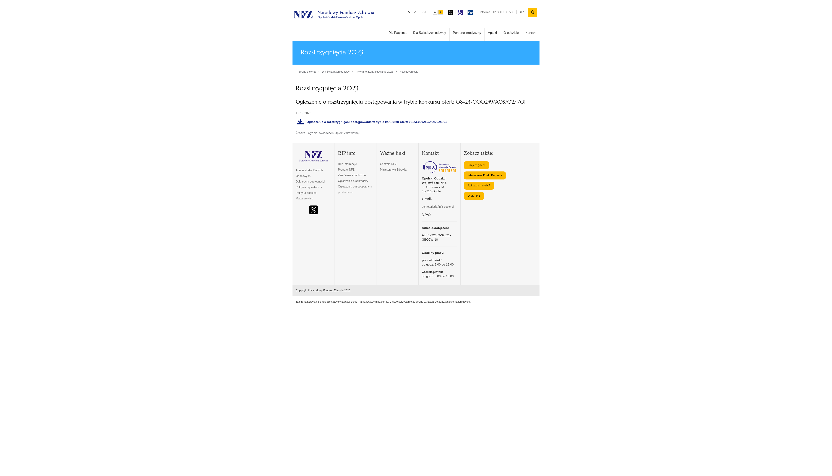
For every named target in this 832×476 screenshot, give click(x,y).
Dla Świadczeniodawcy (429, 32)
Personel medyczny (467, 32)
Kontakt (530, 32)
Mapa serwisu (304, 198)
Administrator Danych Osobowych (309, 173)
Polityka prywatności (309, 187)
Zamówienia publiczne (352, 175)
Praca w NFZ (346, 169)
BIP (521, 12)
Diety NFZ (474, 195)
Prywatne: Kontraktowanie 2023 (374, 71)
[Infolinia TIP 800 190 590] (439, 167)
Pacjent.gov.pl (476, 165)
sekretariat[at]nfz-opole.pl (438, 206)
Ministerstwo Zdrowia (393, 169)
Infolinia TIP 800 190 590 (496, 12)
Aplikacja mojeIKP (479, 185)
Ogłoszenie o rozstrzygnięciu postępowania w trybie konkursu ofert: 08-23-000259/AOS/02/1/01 (377, 122)
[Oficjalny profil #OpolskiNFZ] (313, 209)
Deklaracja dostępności (310, 181)
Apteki (492, 32)
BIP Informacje (347, 164)
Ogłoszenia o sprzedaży (353, 181)
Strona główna (307, 71)
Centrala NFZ (388, 164)
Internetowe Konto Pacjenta (485, 175)
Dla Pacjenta (397, 32)
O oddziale (511, 32)
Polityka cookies (306, 192)
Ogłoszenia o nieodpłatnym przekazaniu (355, 189)
